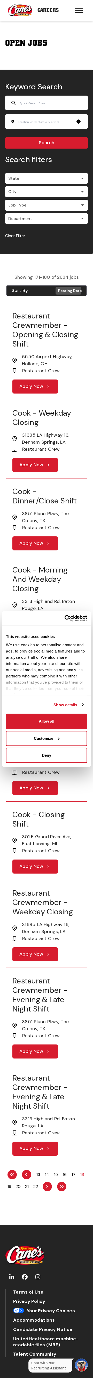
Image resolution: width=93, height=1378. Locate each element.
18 (82, 1174)
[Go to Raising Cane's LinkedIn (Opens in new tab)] (11, 1277)
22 (35, 1186)
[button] (46, 178)
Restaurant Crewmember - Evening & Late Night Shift (40, 995)
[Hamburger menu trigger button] (78, 10)
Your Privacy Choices (51, 1311)
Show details (65, 704)
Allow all (46, 721)
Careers (48, 10)
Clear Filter (15, 235)
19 (9, 1186)
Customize (43, 738)
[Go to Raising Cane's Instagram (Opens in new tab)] (37, 1277)
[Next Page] (47, 1186)
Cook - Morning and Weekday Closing (40, 579)
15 (56, 1174)
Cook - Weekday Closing (41, 417)
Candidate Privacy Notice (42, 1330)
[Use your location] (78, 121)
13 (38, 1174)
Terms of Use (28, 1292)
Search (46, 142)
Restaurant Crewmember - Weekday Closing (42, 902)
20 (18, 1186)
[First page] (12, 1174)
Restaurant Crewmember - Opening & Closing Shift (45, 330)
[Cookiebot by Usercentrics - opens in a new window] (65, 618)
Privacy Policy (29, 1301)
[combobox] (44, 122)
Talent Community (34, 1354)
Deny (46, 755)
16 (65, 1174)
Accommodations (34, 1320)
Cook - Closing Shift (38, 819)
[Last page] (61, 1186)
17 (73, 1174)
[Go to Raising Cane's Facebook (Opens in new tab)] (25, 1277)
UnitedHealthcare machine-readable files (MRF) (46, 1342)
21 (27, 1186)
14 (47, 1174)
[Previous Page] (26, 1174)
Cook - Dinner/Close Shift (44, 496)
